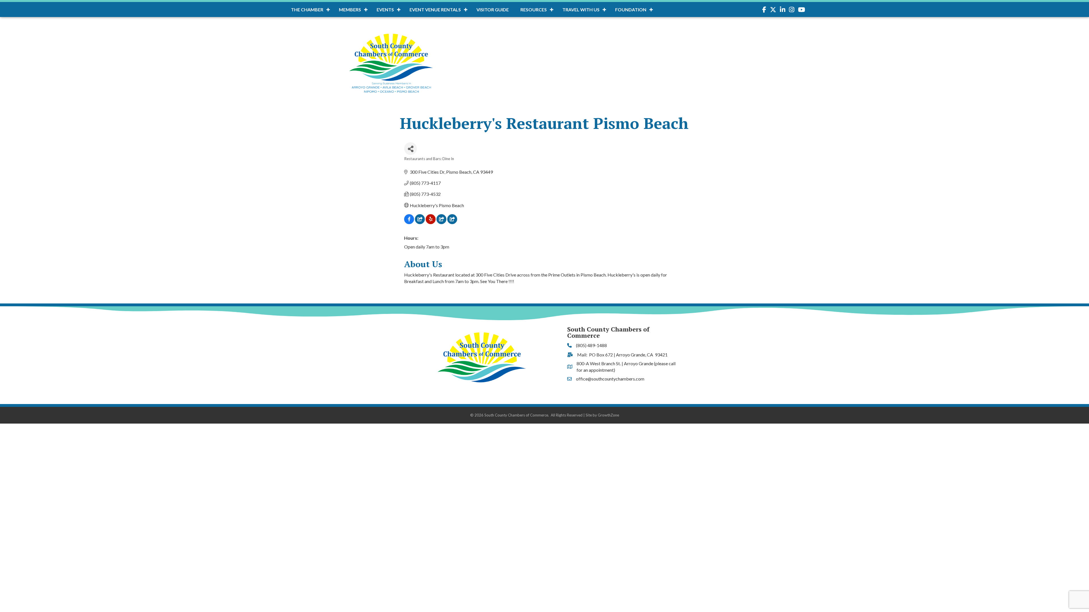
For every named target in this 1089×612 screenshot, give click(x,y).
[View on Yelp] (431, 222)
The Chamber (307, 9)
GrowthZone (608, 415)
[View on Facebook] (409, 222)
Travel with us (581, 9)
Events (385, 9)
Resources (533, 9)
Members (350, 9)
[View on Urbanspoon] (441, 222)
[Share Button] (410, 148)
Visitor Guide (492, 9)
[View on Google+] (420, 222)
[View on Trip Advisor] (452, 222)
